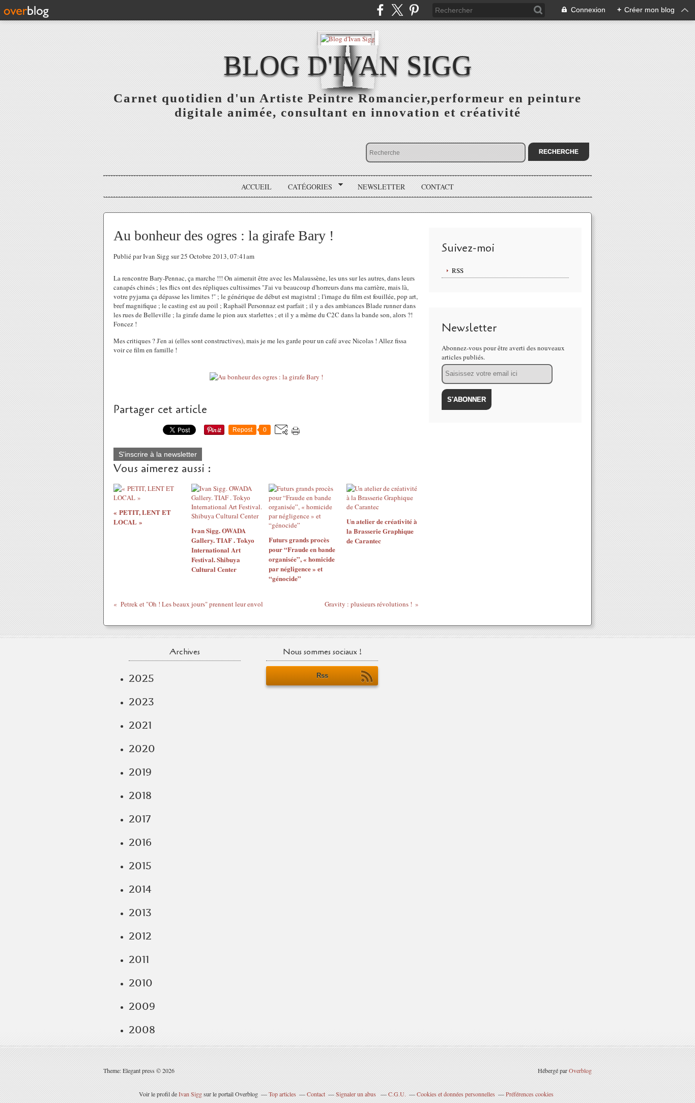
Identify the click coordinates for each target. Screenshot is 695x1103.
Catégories (306, 187)
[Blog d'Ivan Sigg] (348, 38)
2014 (140, 889)
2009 (142, 1006)
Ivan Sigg (190, 1094)
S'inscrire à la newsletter (158, 454)
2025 (141, 678)
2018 (140, 795)
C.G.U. (397, 1094)
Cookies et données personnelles (456, 1094)
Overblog (580, 1070)
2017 (140, 819)
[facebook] (380, 10)
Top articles (282, 1094)
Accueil (256, 186)
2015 (140, 866)
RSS (458, 270)
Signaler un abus (357, 1094)
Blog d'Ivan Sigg (347, 65)
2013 (140, 912)
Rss (322, 675)
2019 (140, 772)
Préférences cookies (530, 1094)
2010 (141, 983)
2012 (140, 936)
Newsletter (381, 186)
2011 (139, 959)
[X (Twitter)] (397, 10)
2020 (142, 748)
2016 (140, 842)
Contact (437, 186)
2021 (140, 725)
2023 (141, 702)
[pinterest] (414, 10)
